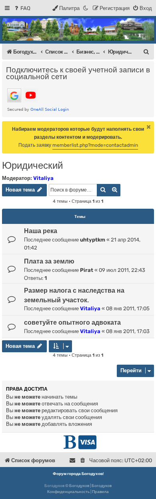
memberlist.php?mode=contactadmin (95, 145)
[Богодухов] (78, 29)
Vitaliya (43, 178)
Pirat (86, 270)
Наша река (40, 231)
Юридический (32, 165)
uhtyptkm (92, 240)
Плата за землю (49, 261)
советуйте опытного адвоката (72, 322)
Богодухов (79, 485)
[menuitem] (21, 8)
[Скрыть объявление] (148, 127)
